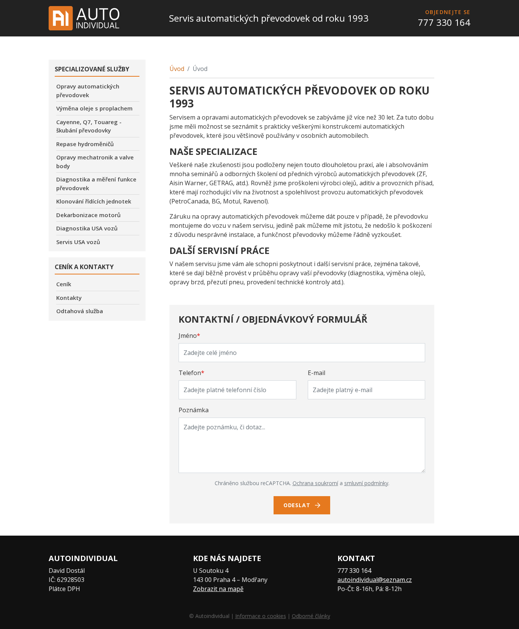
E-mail (316, 373)
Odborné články (311, 616)
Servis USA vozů (78, 242)
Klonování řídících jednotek (93, 201)
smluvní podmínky (366, 483)
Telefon (191, 373)
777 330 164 (444, 22)
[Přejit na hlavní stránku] (84, 18)
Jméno (189, 335)
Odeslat (297, 505)
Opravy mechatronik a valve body (95, 161)
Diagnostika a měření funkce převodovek (96, 183)
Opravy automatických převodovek (87, 90)
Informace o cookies (260, 616)
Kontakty (69, 297)
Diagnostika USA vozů (87, 228)
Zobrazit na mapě (218, 589)
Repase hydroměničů (85, 144)
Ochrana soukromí (315, 483)
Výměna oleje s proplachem (94, 108)
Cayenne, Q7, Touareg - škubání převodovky (89, 126)
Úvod (176, 69)
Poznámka (194, 410)
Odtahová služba (79, 311)
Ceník (63, 284)
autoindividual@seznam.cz (374, 579)
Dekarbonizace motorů (88, 215)
